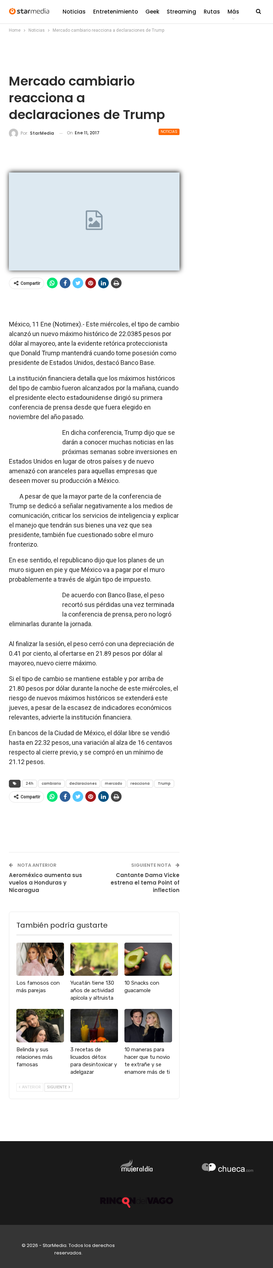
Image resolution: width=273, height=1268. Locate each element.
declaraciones (83, 783)
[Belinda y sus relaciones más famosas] (40, 1025)
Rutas (212, 11)
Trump (164, 783)
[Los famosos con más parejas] (40, 959)
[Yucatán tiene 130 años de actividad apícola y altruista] (94, 959)
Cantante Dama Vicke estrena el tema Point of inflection (145, 882)
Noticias (74, 11)
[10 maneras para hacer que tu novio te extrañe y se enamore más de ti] (148, 1025)
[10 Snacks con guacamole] (148, 959)
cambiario (51, 783)
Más (233, 11)
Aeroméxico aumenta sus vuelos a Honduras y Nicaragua (45, 882)
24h (29, 783)
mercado (113, 783)
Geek (152, 11)
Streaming (181, 11)
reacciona (140, 783)
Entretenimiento (115, 11)
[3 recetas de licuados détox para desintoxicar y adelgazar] (94, 1025)
